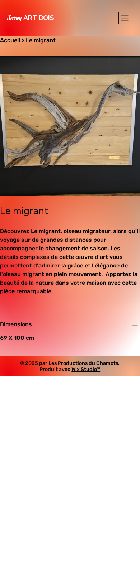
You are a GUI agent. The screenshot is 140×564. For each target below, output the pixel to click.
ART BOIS (30, 18)
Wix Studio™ (85, 369)
